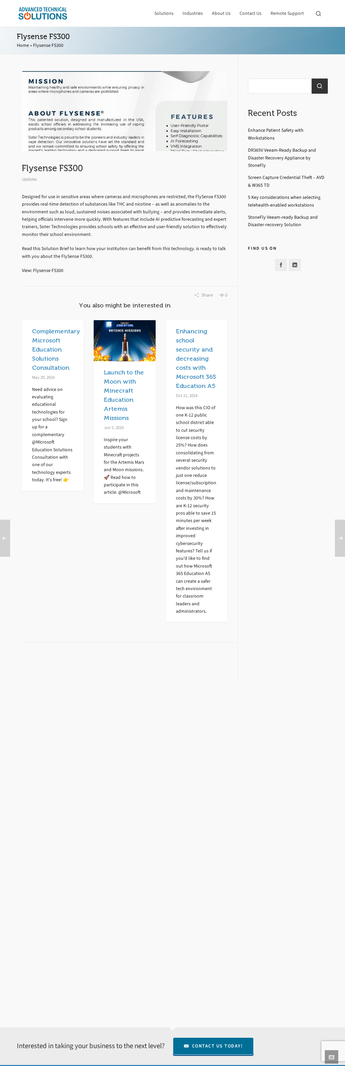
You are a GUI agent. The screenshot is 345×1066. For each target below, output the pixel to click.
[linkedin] (295, 265)
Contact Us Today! (217, 1046)
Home (23, 45)
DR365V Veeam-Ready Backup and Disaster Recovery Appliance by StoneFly (282, 158)
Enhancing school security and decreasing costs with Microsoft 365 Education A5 (196, 358)
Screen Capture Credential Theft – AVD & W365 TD (286, 181)
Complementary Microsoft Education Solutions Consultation (56, 349)
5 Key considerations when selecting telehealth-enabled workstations (284, 201)
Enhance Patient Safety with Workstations (276, 134)
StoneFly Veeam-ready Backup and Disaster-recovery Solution (283, 221)
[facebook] (281, 265)
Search (320, 86)
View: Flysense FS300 (42, 270)
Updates (29, 179)
